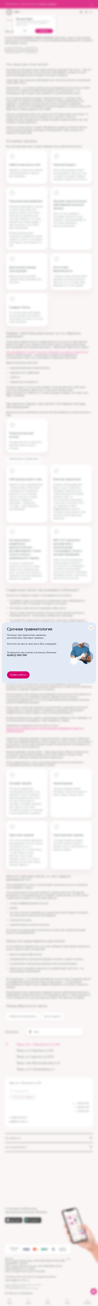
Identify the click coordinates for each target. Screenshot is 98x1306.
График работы (18, 674)
